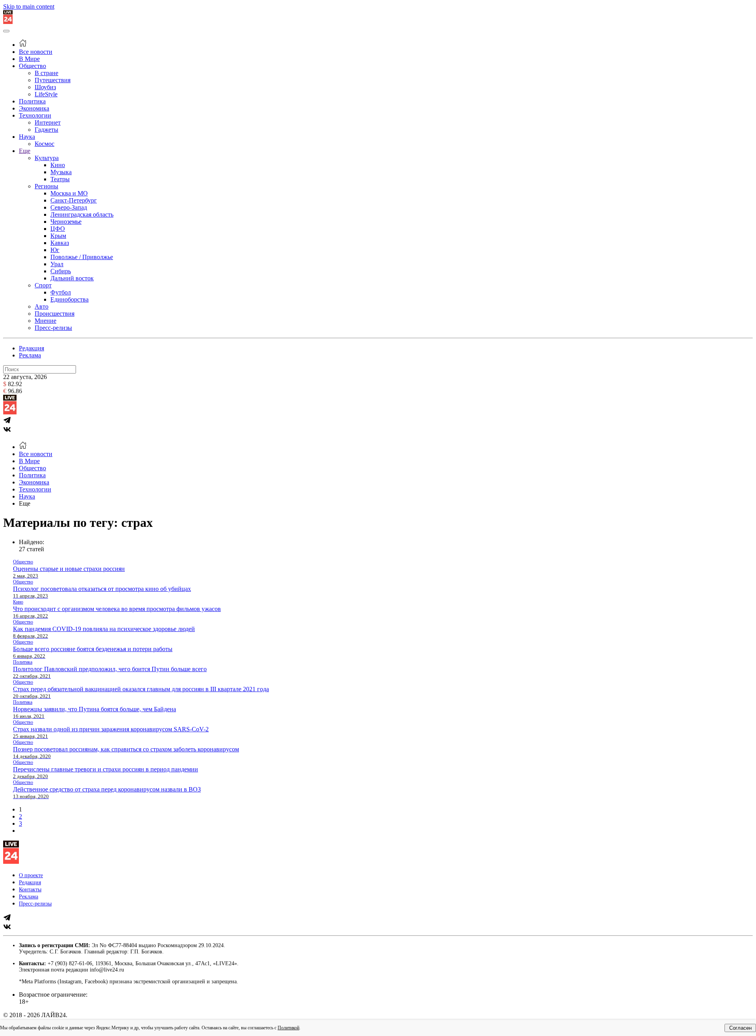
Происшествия (54, 313)
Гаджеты (46, 129)
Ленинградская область (81, 214)
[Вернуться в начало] (8, 21)
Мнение (45, 320)
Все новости (35, 51)
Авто (41, 306)
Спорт (43, 285)
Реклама (30, 355)
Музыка (61, 172)
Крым (58, 235)
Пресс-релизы (53, 327)
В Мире (29, 58)
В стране (46, 73)
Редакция (31, 348)
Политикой (288, 1027)
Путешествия (52, 80)
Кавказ (59, 242)
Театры (60, 179)
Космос (44, 143)
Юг (54, 250)
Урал (56, 264)
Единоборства (69, 299)
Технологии (35, 115)
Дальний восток (72, 278)
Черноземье (66, 221)
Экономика (34, 108)
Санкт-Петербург (73, 200)
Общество (32, 66)
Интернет (48, 122)
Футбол (60, 292)
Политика (32, 101)
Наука (27, 136)
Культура (47, 158)
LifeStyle (46, 94)
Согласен (740, 1028)
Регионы (46, 186)
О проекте (31, 875)
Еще (24, 150)
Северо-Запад (68, 207)
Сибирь (60, 271)
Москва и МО (69, 193)
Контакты (30, 889)
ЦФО (57, 228)
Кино (57, 165)
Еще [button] (24, 503)
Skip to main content (28, 6)
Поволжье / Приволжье (81, 257)
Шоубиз (45, 87)
